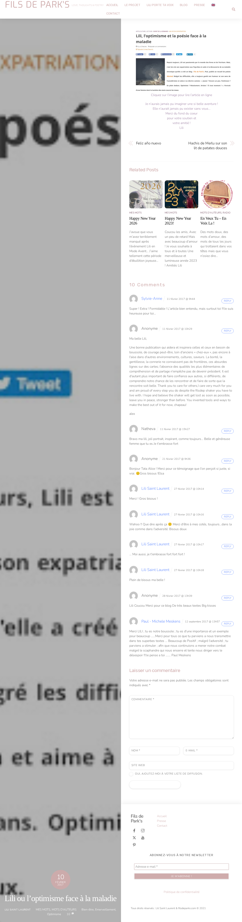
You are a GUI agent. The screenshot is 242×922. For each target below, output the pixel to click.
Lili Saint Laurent (18, 909)
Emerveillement (105, 910)
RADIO (226, 212)
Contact (113, 13)
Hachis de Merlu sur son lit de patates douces (207, 145)
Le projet (132, 5)
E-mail (192, 750)
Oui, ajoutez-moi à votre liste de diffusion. (168, 773)
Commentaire (142, 699)
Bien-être (87, 910)
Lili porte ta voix (160, 5)
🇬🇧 (213, 5)
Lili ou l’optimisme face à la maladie (61, 898)
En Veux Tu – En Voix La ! (213, 220)
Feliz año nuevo (148, 143)
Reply (227, 301)
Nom (135, 750)
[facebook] (134, 830)
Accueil (112, 5)
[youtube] (142, 837)
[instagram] (142, 830)
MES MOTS (43, 910)
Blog (184, 5)
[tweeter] (134, 837)
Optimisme (54, 914)
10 (68, 914)
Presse (199, 5)
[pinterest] (134, 844)
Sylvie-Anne (151, 298)
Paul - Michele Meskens (160, 621)
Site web (138, 765)
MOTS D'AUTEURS (64, 910)
